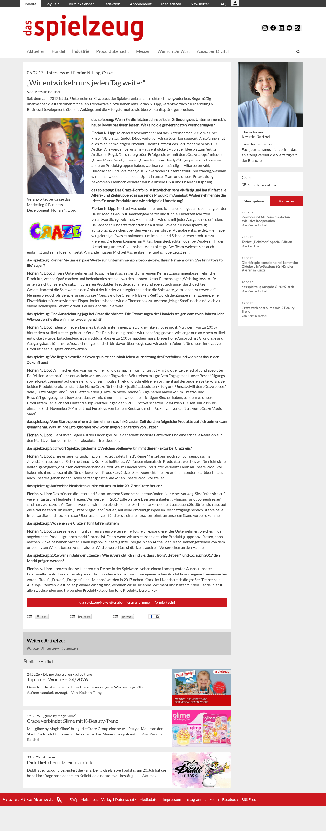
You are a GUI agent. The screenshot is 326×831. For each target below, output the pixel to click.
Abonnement (141, 3)
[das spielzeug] (83, 28)
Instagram (192, 799)
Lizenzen (70, 648)
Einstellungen (157, 616)
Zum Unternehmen (263, 185)
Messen (143, 51)
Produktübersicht (112, 51)
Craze (33, 648)
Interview (50, 648)
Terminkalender (81, 3)
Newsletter (200, 3)
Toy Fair (52, 3)
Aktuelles (36, 51)
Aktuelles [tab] (286, 201)
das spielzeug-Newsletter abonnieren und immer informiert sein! (127, 602)
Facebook (230, 799)
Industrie (80, 51)
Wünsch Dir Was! (174, 51)
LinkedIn (212, 799)
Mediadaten (171, 3)
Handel (58, 51)
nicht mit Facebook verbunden (29, 616)
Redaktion (111, 3)
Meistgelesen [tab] (254, 201)
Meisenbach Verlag (96, 799)
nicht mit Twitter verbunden (115, 616)
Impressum (172, 799)
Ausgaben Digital (213, 51)
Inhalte (30, 3)
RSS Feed (249, 799)
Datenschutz (125, 799)
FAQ (222, 3)
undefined (72, 616)
